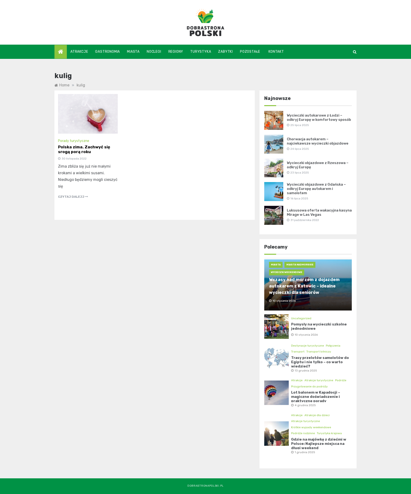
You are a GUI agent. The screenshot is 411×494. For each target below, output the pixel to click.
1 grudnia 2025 (305, 452)
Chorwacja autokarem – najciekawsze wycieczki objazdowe (317, 141)
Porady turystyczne (73, 141)
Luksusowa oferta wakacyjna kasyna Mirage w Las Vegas (319, 212)
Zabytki (225, 52)
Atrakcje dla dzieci (317, 415)
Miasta (133, 52)
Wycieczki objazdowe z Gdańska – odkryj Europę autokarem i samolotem (316, 188)
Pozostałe (250, 52)
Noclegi (154, 52)
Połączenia (333, 345)
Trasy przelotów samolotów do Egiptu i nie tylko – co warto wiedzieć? (320, 362)
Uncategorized (301, 318)
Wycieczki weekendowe (286, 272)
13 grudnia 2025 (306, 370)
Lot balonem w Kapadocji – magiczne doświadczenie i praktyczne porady (315, 396)
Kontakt (276, 52)
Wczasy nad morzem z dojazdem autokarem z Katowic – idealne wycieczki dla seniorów (304, 286)
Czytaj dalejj (71, 196)
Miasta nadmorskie (299, 264)
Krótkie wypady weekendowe (311, 427)
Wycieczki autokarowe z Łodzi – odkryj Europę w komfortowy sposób (319, 117)
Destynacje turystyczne (307, 345)
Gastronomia (107, 52)
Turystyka (200, 52)
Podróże (340, 380)
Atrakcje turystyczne (318, 380)
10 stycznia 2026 (306, 334)
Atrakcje (79, 52)
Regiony (175, 52)
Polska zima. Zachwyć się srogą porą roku (84, 149)
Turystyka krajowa (329, 433)
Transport (297, 351)
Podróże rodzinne (303, 433)
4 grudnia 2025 (305, 405)
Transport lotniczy (318, 351)
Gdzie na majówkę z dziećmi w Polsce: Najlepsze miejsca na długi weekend (318, 443)
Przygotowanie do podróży (309, 386)
